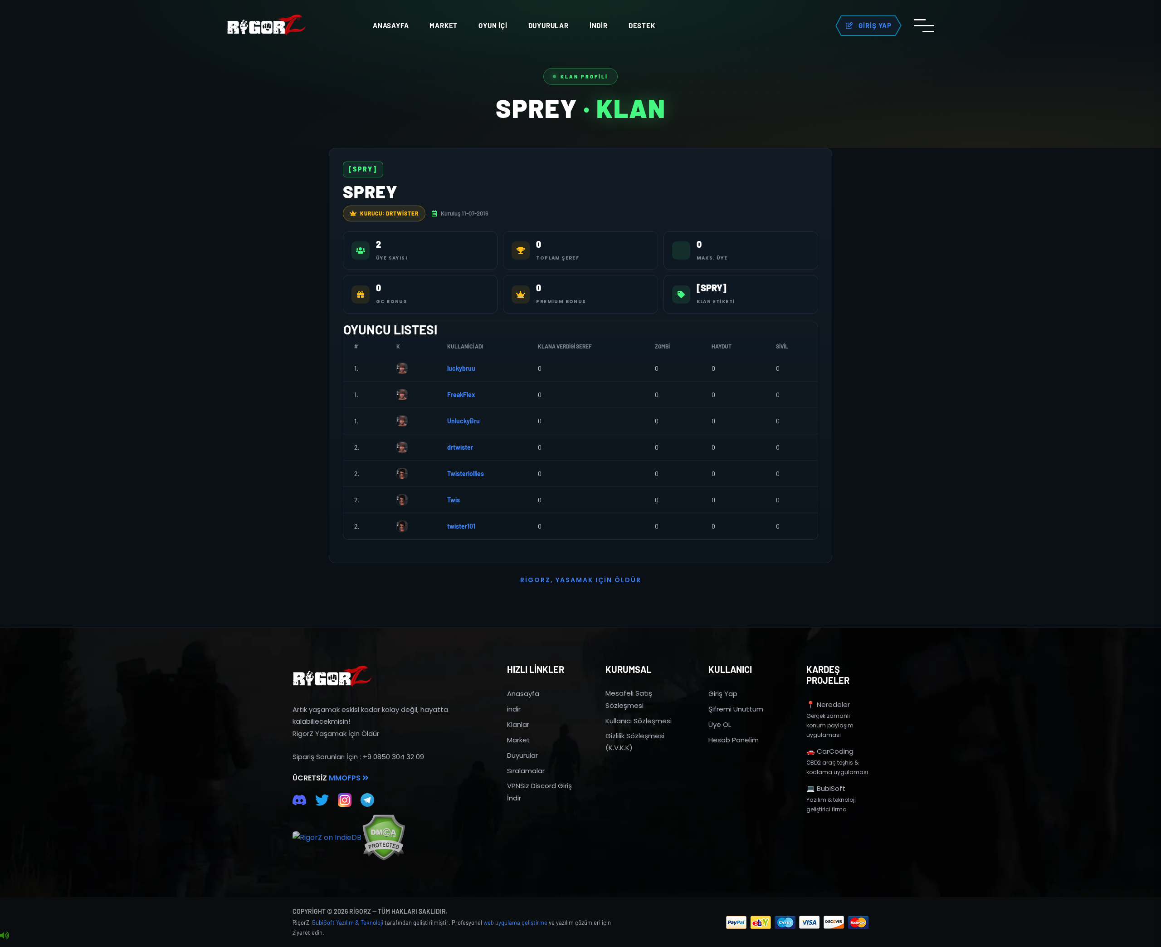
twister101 (461, 526)
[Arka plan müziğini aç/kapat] (4, 935)
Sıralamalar (526, 770)
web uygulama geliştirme (515, 922)
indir (514, 709)
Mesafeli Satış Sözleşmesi (628, 699)
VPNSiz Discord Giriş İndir (539, 791)
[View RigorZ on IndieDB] (327, 837)
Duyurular (548, 25)
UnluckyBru (463, 421)
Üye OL (719, 724)
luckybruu (461, 368)
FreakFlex (461, 394)
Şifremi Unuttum (735, 709)
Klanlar (518, 724)
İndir (599, 25)
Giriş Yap (722, 693)
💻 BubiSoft (825, 788)
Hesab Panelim (733, 740)
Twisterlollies (465, 473)
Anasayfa (391, 25)
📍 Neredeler (828, 704)
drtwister (460, 447)
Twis (453, 500)
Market (443, 25)
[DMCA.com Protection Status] (383, 837)
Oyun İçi (492, 25)
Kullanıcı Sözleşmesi (638, 721)
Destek (642, 25)
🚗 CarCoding (830, 751)
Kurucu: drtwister (389, 213)
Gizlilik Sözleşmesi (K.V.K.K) (634, 741)
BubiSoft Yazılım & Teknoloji (347, 922)
